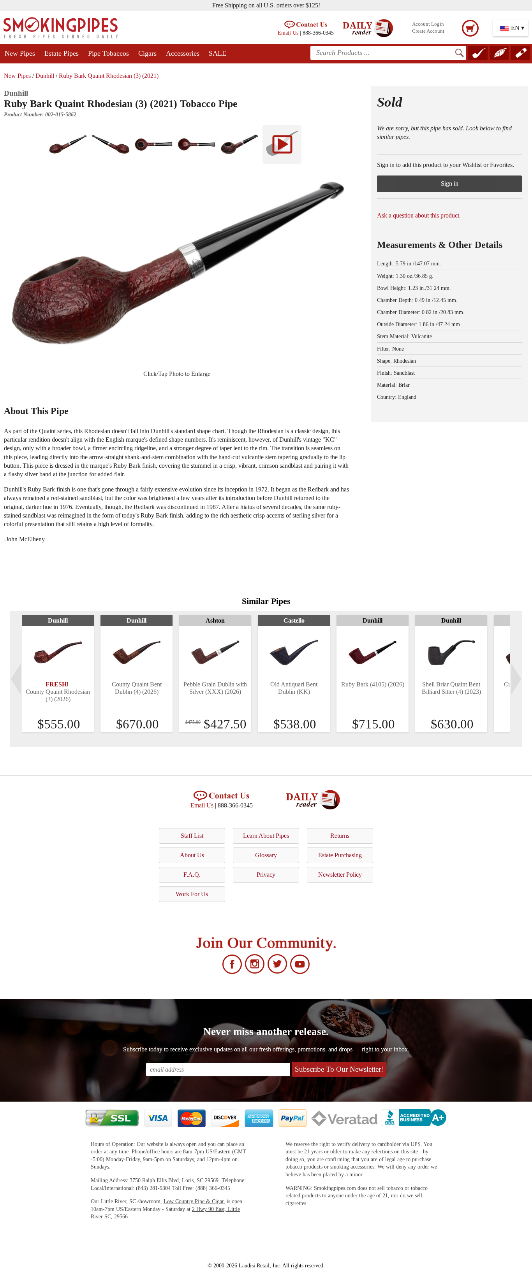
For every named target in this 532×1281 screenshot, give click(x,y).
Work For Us (192, 894)
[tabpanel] (58, 673)
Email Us (288, 33)
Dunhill (44, 75)
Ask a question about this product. (419, 215)
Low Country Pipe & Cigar (194, 1201)
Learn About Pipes (266, 835)
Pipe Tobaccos (108, 53)
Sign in (449, 183)
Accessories (182, 53)
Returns (339, 835)
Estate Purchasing (340, 855)
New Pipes (20, 53)
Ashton (215, 620)
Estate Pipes (61, 53)
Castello (294, 620)
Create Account (428, 31)
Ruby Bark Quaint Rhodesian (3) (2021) (109, 75)
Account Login (428, 24)
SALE (217, 53)
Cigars (147, 53)
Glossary (266, 855)
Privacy (266, 874)
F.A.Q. (192, 874)
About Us (192, 855)
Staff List (192, 835)
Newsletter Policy (340, 874)
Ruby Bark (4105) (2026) (372, 684)
